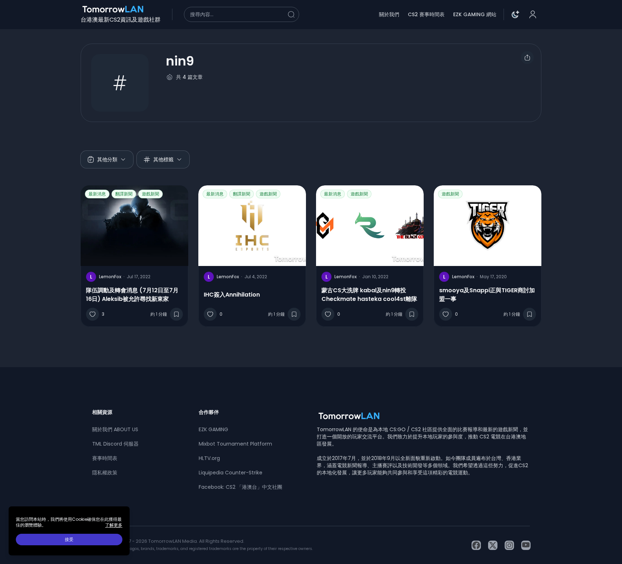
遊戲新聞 (150, 194)
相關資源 (102, 412)
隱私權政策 (104, 472)
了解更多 (113, 525)
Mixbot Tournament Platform (235, 443)
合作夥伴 (209, 412)
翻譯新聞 (123, 194)
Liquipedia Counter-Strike (230, 472)
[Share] (527, 57)
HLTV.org (209, 458)
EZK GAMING (213, 429)
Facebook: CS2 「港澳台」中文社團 (240, 487)
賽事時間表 (104, 458)
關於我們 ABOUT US (115, 429)
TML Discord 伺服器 (115, 443)
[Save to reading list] (176, 314)
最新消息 (97, 194)
